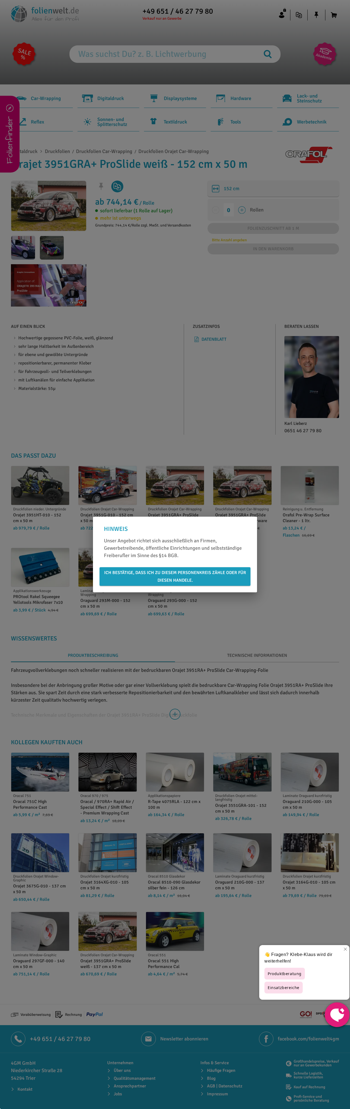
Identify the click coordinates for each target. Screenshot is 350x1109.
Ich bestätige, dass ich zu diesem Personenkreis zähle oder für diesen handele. (175, 576)
